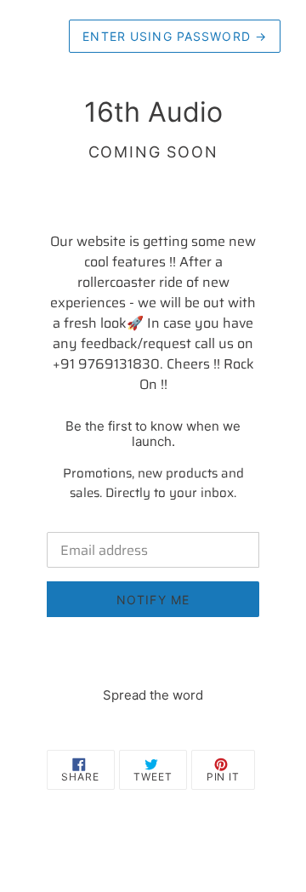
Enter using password (174, 36)
